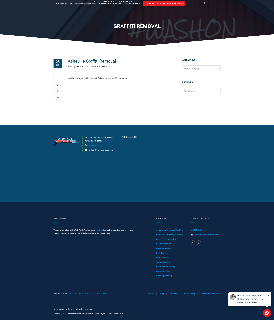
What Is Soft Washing (165, 266)
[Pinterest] (58, 90)
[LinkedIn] (58, 97)
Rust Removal (162, 253)
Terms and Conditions (210, 293)
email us (99, 230)
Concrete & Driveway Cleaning (169, 234)
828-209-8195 (94, 145)
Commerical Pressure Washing (169, 230)
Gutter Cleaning (163, 262)
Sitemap (173, 293)
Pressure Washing (164, 248)
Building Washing (164, 275)
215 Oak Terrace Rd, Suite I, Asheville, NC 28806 (87, 293)
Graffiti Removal (102, 66)
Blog (162, 293)
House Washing (163, 271)
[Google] (58, 84)
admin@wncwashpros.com (207, 234)
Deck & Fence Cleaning (166, 239)
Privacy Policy (189, 293)
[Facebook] (57, 72)
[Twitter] (58, 78)
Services (150, 293)
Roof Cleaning (162, 257)
